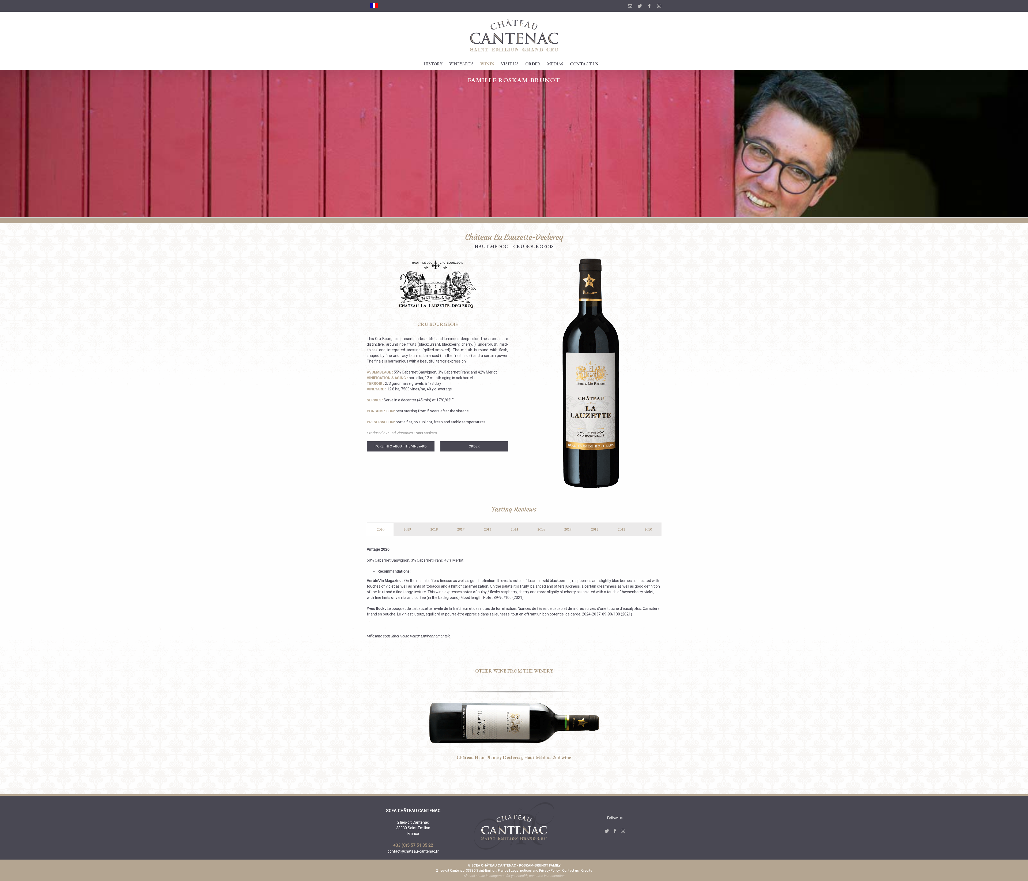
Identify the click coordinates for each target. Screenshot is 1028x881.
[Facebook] (615, 831)
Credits (586, 870)
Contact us (570, 870)
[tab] (380, 529)
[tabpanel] (514, 595)
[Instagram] (623, 831)
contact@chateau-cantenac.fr (413, 851)
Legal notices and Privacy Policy (535, 870)
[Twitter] (607, 831)
